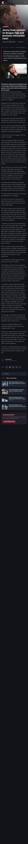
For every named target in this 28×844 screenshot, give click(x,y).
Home (2, 47)
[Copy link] (20, 367)
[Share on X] (6, 367)
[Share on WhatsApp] (13, 367)
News (6, 47)
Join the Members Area (9, 421)
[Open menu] (25, 2)
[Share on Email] (16, 367)
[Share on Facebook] (10, 367)
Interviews (11, 47)
